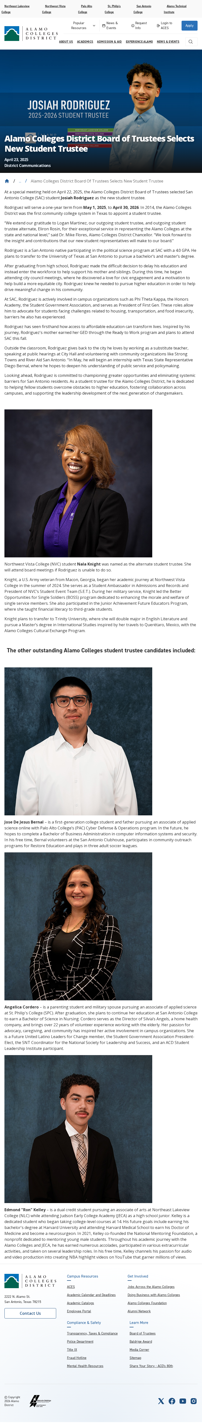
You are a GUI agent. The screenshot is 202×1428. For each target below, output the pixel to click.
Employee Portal (79, 1311)
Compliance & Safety (84, 1322)
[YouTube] (183, 1401)
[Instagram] (194, 1401)
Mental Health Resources (85, 1366)
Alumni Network (139, 1311)
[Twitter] (161, 1401)
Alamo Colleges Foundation (147, 1303)
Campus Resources (82, 1276)
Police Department (80, 1341)
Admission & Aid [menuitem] (109, 42)
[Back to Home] (6, 181)
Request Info (141, 25)
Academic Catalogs (80, 1303)
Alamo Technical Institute (175, 9)
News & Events (112, 25)
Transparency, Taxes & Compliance (92, 1333)
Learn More (139, 1322)
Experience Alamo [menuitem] (139, 42)
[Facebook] (172, 1401)
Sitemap (135, 1357)
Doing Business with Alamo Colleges (154, 1295)
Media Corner (139, 1349)
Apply (189, 25)
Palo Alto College (85, 9)
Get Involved (138, 1276)
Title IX (72, 1349)
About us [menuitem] (66, 42)
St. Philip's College (113, 9)
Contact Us (30, 1313)
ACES (71, 1286)
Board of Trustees (143, 1333)
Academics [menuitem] (85, 42)
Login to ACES (166, 25)
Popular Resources (78, 25)
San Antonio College (142, 9)
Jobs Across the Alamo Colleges (151, 1286)
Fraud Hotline (76, 1357)
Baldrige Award (141, 1341)
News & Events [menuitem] (168, 42)
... (20, 181)
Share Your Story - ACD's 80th (151, 1366)
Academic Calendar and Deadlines (91, 1295)
